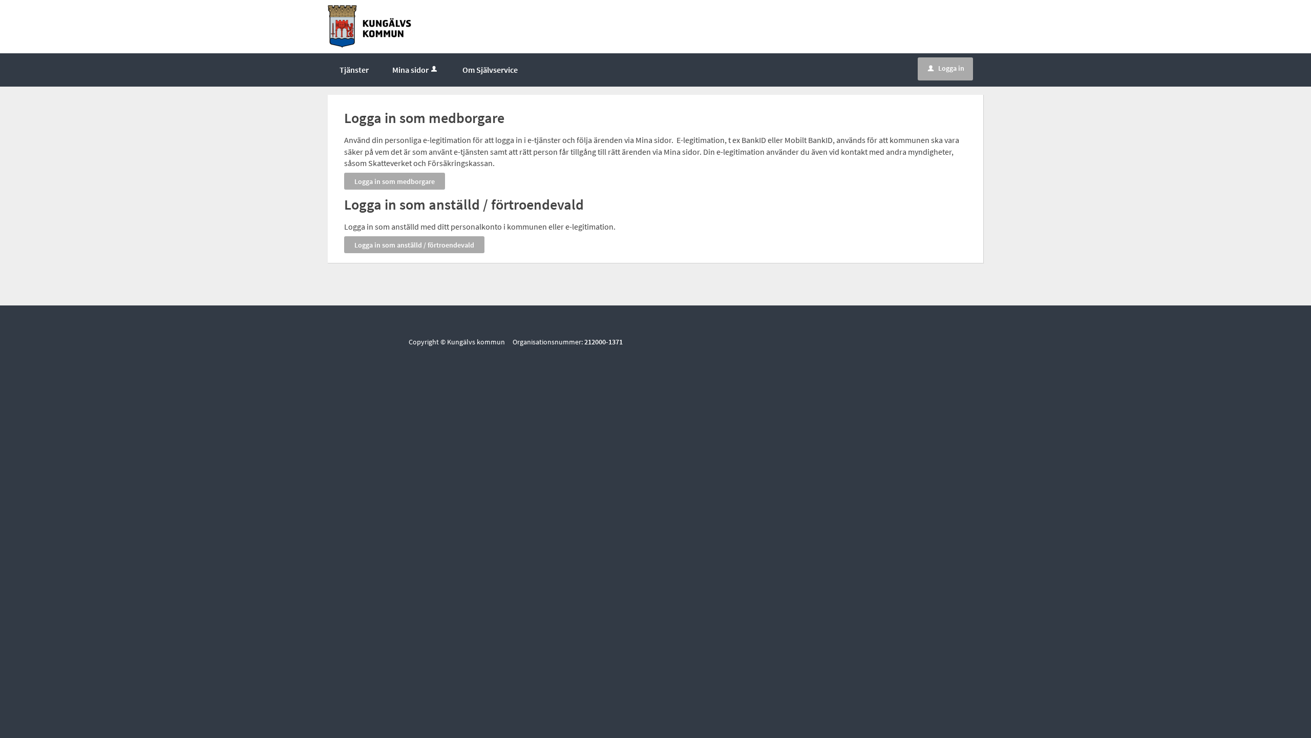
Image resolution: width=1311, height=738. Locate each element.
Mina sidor (410, 70)
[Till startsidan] (369, 25)
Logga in (946, 68)
